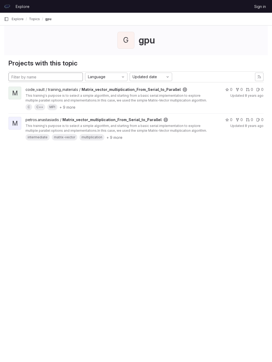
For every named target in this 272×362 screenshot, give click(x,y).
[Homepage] (7, 6)
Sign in (260, 6)
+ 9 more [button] (67, 107)
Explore (22, 6)
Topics (34, 19)
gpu (48, 19)
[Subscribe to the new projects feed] (259, 77)
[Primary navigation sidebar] (6, 19)
